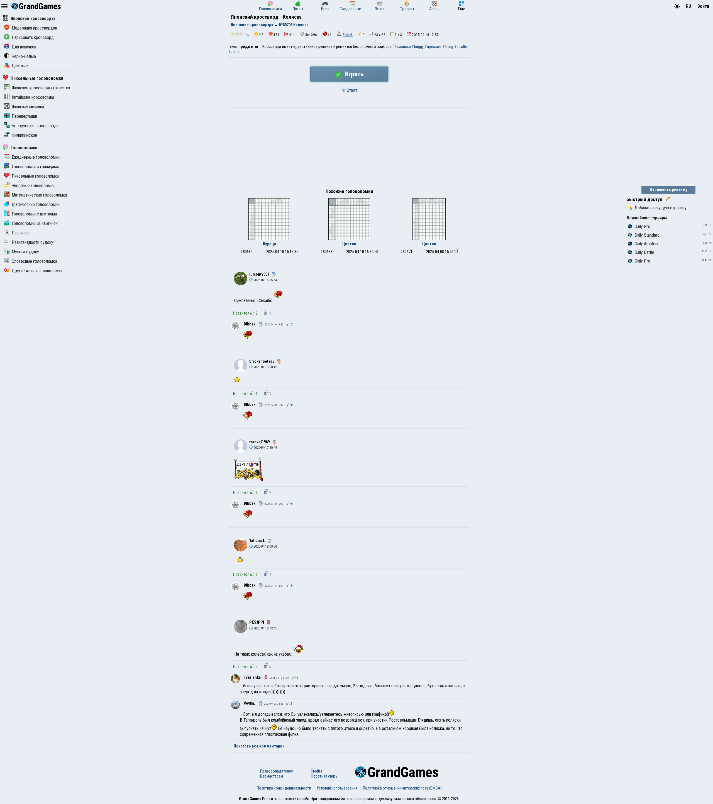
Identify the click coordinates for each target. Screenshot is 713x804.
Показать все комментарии (259, 746)
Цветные (20, 65)
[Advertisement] (349, 149)
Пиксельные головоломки (37, 78)
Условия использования (337, 788)
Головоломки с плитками (34, 214)
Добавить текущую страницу (660, 207)
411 (292, 35)
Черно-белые (24, 56)
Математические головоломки (39, 195)
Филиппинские (24, 135)
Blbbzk (348, 35)
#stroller (461, 46)
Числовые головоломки (33, 185)
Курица (269, 243)
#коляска (402, 46)
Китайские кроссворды (33, 97)
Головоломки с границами (35, 166)
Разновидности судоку (32, 242)
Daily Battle (644, 252)
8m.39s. (311, 35)
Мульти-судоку (25, 251)
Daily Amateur (646, 243)
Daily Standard (647, 235)
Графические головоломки (36, 204)
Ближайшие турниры (647, 217)
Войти (703, 6)
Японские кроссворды (33, 18)
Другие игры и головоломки (37, 270)
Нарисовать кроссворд (33, 37)
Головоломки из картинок (35, 223)
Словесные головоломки (34, 261)
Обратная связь (324, 776)
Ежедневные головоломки (36, 157)
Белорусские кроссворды (35, 125)
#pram (233, 51)
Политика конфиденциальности (284, 788)
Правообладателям (276, 771)
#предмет (433, 46)
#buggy (418, 46)
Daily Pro (642, 226)
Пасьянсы (21, 233)
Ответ (351, 90)
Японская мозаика (28, 106)
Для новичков (24, 47)
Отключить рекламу (668, 189)
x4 (329, 35)
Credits (316, 771)
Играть (353, 74)
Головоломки (24, 147)
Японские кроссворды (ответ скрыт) (45, 87)
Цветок (349, 243)
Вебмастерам (271, 776)
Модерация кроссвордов (34, 28)
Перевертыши (24, 116)
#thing (448, 46)
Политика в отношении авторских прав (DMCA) (402, 788)
